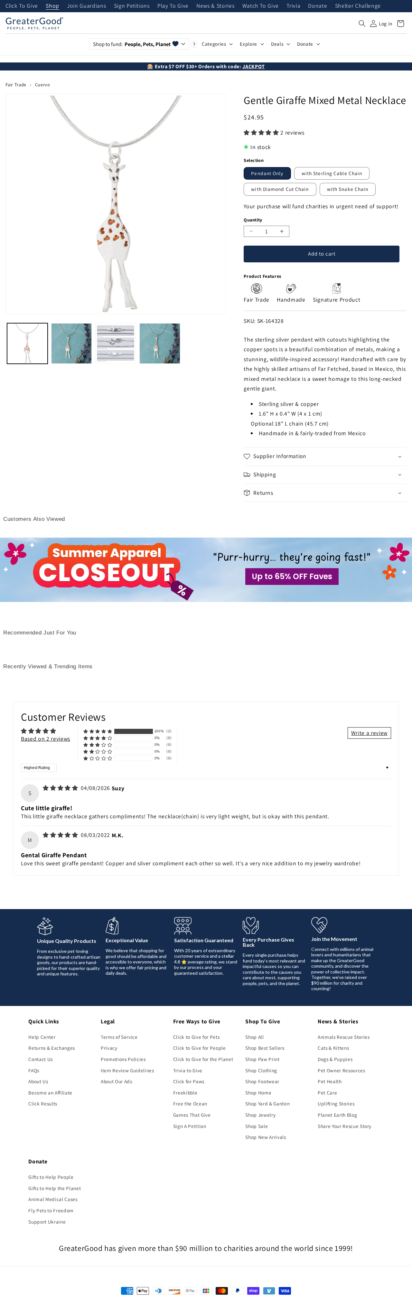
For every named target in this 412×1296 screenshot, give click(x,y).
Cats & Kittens (333, 1048)
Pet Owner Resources (341, 1070)
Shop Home (258, 1092)
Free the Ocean (190, 1103)
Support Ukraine (47, 1221)
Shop (52, 6)
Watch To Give (260, 6)
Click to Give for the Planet (203, 1059)
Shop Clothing (261, 1070)
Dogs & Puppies (335, 1059)
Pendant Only (267, 173)
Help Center (41, 1037)
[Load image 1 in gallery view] (27, 343)
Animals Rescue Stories (344, 1037)
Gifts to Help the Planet (54, 1188)
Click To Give (21, 6)
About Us (38, 1081)
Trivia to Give (187, 1070)
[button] (362, 23)
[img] (61, 788)
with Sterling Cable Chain (332, 173)
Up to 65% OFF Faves (292, 576)
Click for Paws (188, 1081)
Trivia (293, 6)
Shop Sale (256, 1126)
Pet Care (327, 1092)
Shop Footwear (262, 1081)
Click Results (42, 1103)
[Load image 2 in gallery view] (71, 343)
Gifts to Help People (50, 1177)
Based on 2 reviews (45, 738)
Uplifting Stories (336, 1103)
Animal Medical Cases (52, 1199)
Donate (317, 6)
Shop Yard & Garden (267, 1103)
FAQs (33, 1070)
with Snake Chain (348, 189)
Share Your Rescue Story (344, 1126)
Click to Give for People (199, 1048)
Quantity (253, 220)
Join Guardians (86, 6)
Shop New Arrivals (265, 1137)
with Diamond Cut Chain (280, 189)
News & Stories (215, 6)
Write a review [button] (369, 733)
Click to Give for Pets (196, 1037)
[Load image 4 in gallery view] (159, 343)
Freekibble (185, 1092)
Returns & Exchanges (51, 1048)
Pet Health (330, 1081)
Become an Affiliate (50, 1092)
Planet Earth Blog (337, 1115)
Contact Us (40, 1059)
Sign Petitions (132, 6)
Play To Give (173, 6)
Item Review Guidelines (127, 1070)
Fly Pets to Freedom (51, 1210)
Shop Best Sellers (264, 1048)
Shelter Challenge (358, 6)
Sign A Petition (189, 1126)
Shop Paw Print (262, 1059)
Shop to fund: (132, 44)
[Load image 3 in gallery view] (115, 343)
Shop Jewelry (260, 1115)
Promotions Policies (123, 1059)
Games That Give (192, 1115)
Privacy (109, 1048)
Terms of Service (119, 1037)
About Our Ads (116, 1081)
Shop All (254, 1037)
